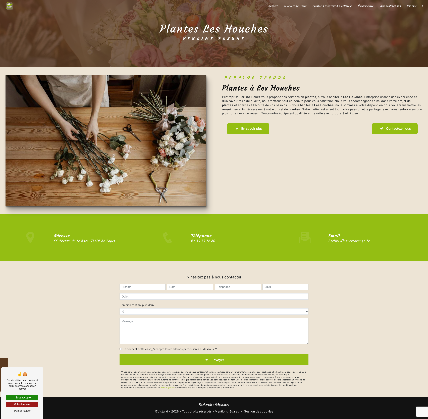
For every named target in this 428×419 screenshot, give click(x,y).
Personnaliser (22, 410)
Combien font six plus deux (137, 305)
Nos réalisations (390, 6)
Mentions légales (227, 411)
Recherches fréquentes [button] (214, 404)
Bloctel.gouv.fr (167, 387)
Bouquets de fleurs (295, 6)
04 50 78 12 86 (203, 241)
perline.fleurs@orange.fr (349, 241)
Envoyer (217, 360)
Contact (411, 6)
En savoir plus (251, 129)
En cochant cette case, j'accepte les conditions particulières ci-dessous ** (170, 349)
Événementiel (366, 6)
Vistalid (162, 411)
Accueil (273, 6)
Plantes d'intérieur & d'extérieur (332, 6)
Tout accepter (23, 397)
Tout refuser (23, 404)
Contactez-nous (398, 129)
